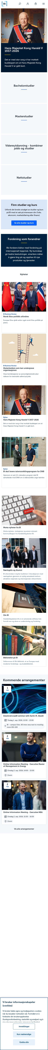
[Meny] (43, 3)
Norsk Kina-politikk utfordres (16, 317)
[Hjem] (4, 3)
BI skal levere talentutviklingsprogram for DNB (23, 471)
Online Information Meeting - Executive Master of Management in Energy (24, 765)
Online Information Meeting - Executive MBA (23, 812)
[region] (24, 1024)
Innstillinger (24, 1027)
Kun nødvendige (24, 1034)
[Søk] (19, 3)
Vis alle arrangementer (24, 829)
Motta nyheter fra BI (12, 527)
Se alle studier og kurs (24, 223)
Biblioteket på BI (10, 658)
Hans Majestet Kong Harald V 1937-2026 (21, 420)
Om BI (6, 615)
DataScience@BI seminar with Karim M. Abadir (23, 716)
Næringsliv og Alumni (12, 570)
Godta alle (24, 1042)
